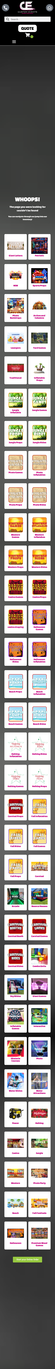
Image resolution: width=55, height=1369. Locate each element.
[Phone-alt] (5, 7)
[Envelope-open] (49, 7)
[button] (27, 28)
